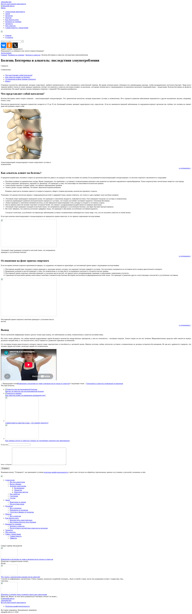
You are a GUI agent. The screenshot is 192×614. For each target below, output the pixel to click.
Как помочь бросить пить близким (23, 522)
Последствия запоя (17, 504)
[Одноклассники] (9, 45)
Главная (8, 35)
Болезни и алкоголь (33, 55)
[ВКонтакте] (3, 45)
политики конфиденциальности (56, 472)
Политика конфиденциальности (17, 606)
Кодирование (19, 488)
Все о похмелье (15, 508)
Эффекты (13, 538)
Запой (7, 14)
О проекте (9, 37)
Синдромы (14, 496)
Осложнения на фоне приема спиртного (20, 79)
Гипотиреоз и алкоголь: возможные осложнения (104, 383)
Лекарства (18, 490)
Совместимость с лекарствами (16, 28)
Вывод (7, 81)
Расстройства (15, 494)
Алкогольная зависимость (15, 12)
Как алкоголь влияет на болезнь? (17, 77)
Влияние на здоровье (13, 22)
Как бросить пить (12, 20)
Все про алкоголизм (17, 482)
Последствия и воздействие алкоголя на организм (29, 528)
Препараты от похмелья (19, 510)
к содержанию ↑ (185, 168)
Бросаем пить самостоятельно (21, 520)
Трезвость (9, 24)
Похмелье (9, 16)
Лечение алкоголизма (18, 486)
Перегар (8, 18)
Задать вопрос (6, 53)
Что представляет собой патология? (18, 75)
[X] (15, 45)
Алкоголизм (10, 480)
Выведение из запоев (18, 502)
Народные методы (21, 492)
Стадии (12, 498)
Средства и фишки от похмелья (22, 512)
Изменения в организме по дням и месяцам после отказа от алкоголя (44, 383)
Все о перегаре (15, 516)
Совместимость (16, 536)
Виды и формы (15, 484)
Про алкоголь (10, 26)
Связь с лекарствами (13, 534)
